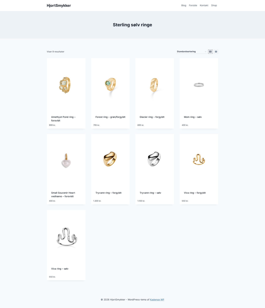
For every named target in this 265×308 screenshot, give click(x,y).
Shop (214, 5)
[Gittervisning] (210, 52)
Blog (183, 5)
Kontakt (204, 5)
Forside (193, 5)
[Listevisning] (216, 52)
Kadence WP (157, 299)
